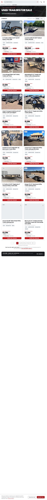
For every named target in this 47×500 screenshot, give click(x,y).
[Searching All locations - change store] (37, 2)
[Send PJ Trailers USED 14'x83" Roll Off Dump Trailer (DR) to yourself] (21, 22)
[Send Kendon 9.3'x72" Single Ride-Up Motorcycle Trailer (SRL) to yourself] (21, 132)
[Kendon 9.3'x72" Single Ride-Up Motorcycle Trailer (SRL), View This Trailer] (12, 138)
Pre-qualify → (40, 253)
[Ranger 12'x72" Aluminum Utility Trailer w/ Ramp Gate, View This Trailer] (34, 175)
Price (42, 18)
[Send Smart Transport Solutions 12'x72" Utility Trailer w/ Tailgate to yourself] (21, 95)
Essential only (32, 497)
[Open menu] (44, 2)
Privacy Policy (11, 498)
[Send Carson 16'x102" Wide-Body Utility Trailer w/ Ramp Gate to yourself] (21, 205)
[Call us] (41, 2)
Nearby (37, 18)
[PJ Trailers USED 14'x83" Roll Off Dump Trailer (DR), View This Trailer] (12, 28)
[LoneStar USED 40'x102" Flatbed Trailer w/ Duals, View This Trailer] (34, 28)
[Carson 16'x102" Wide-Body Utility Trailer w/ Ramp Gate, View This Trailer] (12, 211)
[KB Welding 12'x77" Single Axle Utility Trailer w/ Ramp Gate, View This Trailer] (34, 65)
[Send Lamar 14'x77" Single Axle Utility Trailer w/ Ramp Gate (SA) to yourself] (43, 132)
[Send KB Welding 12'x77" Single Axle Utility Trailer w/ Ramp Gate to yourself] (43, 59)
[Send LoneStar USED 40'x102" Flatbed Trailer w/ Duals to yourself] (43, 22)
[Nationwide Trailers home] (2, 2)
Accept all (41, 497)
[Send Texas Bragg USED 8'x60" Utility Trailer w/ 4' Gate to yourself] (21, 59)
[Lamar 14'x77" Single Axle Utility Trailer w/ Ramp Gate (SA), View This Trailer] (34, 138)
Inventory (8, 4)
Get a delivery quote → (26, 248)
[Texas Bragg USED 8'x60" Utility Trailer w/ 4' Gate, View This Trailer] (12, 65)
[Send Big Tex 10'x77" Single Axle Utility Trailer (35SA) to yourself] (43, 95)
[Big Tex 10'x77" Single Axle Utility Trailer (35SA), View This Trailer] (34, 101)
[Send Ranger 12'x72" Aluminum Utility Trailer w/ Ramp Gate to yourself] (43, 169)
